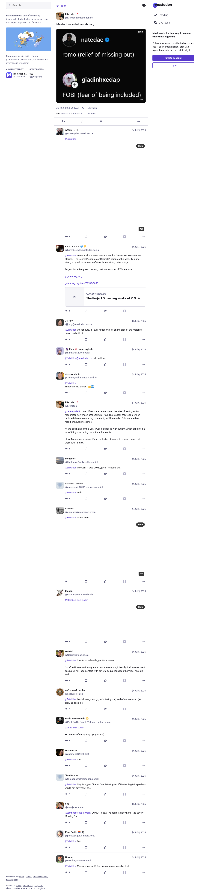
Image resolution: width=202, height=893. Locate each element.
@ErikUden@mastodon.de (78, 358)
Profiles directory (40, 876)
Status (29, 876)
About (21, 876)
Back (63, 5)
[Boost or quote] (82, 121)
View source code (24, 888)
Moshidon (93, 108)
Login (173, 65)
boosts (62, 113)
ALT (141, 99)
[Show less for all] (144, 5)
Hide (140, 31)
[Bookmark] (120, 121)
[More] (139, 122)
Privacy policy (12, 879)
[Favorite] (101, 121)
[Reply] (63, 121)
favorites (89, 113)
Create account (173, 58)
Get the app (28, 885)
